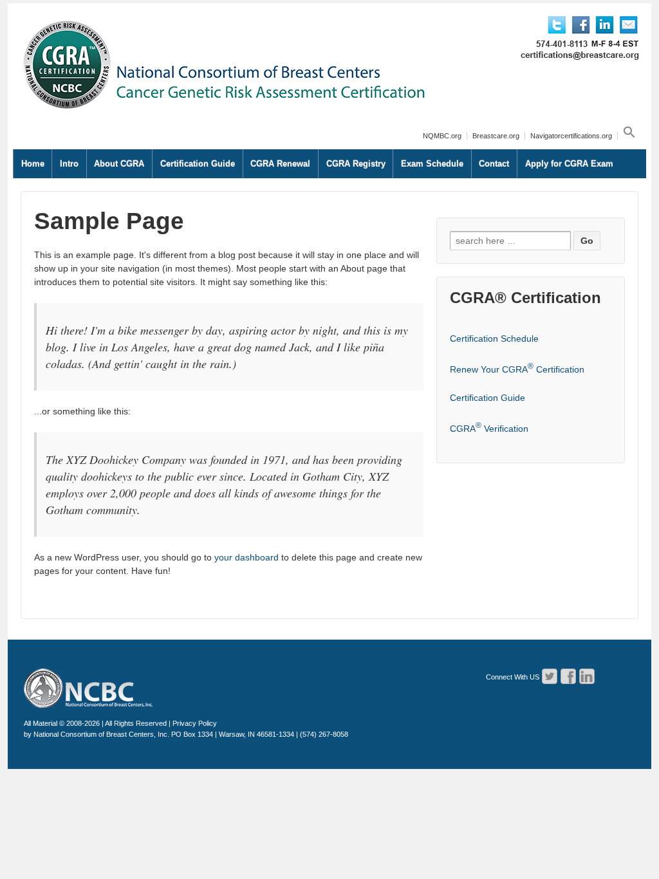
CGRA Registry (355, 164)
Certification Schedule (494, 338)
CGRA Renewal (280, 164)
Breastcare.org (495, 136)
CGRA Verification (489, 428)
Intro (69, 164)
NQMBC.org (442, 136)
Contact (494, 164)
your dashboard (246, 557)
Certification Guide (197, 164)
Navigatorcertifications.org (571, 136)
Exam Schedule (432, 164)
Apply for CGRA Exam (569, 164)
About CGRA (119, 164)
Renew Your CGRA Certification (517, 369)
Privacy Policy (194, 723)
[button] (627, 136)
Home (32, 164)
